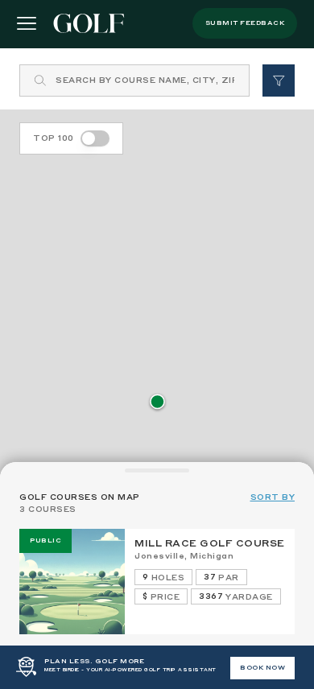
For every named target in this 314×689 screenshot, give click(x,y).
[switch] (95, 138)
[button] (157, 403)
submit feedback (245, 23)
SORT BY (272, 497)
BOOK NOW (262, 668)
